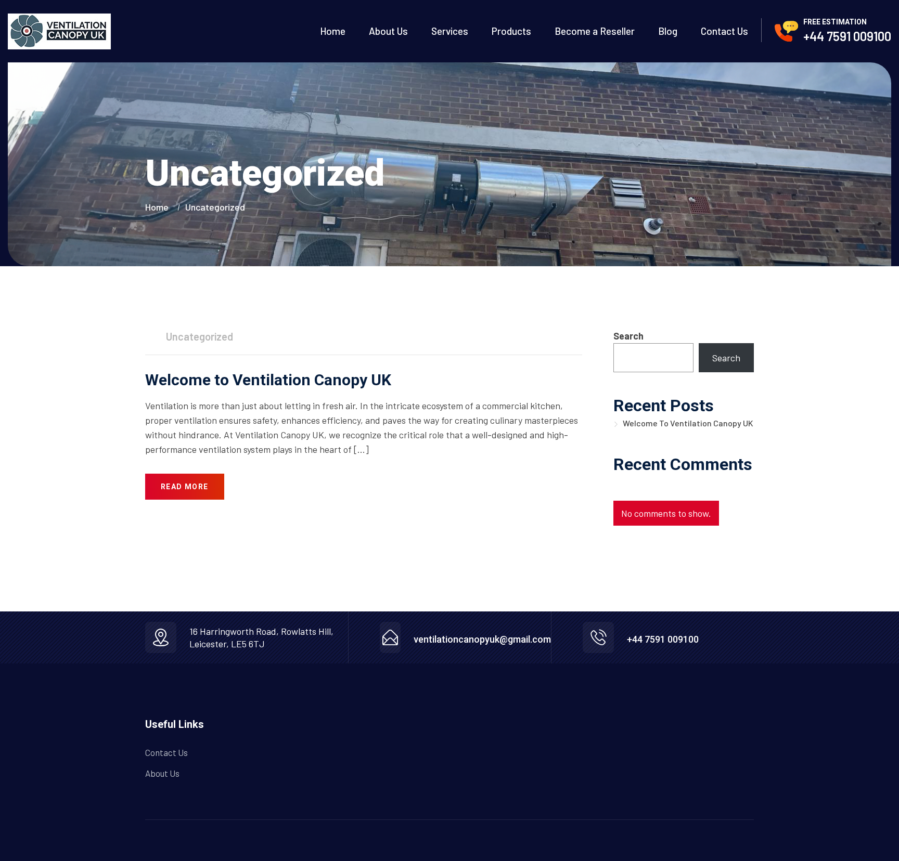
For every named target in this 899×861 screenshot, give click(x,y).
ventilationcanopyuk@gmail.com (482, 639)
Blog (667, 31)
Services (449, 31)
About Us (388, 31)
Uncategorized (215, 207)
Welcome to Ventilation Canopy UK (268, 380)
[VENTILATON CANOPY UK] (59, 31)
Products (511, 31)
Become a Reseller (595, 31)
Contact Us (724, 31)
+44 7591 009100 (847, 36)
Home (332, 31)
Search (628, 336)
